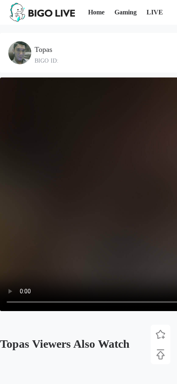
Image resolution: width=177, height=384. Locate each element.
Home (96, 12)
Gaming (125, 12)
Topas (43, 49)
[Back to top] (160, 354)
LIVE (155, 12)
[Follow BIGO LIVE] (160, 334)
